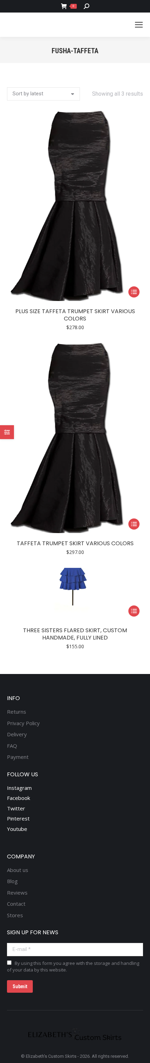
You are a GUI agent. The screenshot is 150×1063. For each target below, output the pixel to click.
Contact (16, 904)
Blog (12, 881)
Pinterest (18, 818)
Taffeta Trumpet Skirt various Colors (75, 543)
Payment (18, 757)
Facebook (18, 797)
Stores (15, 915)
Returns (16, 711)
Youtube (17, 828)
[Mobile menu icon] (139, 25)
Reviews (17, 892)
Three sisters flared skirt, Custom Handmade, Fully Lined (75, 634)
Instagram (19, 787)
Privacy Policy (23, 723)
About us (17, 870)
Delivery (17, 734)
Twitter (16, 808)
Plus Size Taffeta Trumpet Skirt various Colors (75, 315)
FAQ (12, 746)
